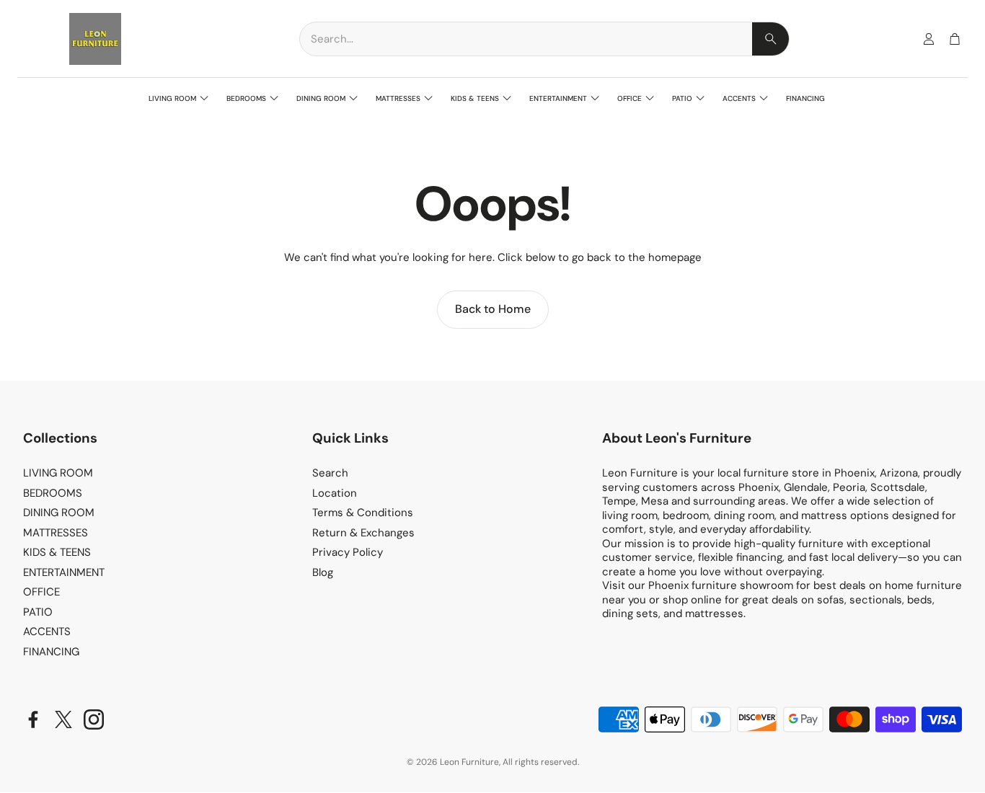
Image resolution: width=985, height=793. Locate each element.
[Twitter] (63, 719)
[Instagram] (94, 719)
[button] (544, 39)
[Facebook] (33, 719)
